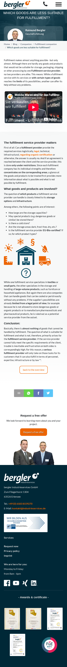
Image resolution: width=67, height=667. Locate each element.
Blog (15, 44)
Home (7, 44)
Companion (26, 44)
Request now (11, 546)
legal (36, 151)
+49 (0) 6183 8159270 (20, 503)
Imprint (8, 555)
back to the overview (33, 369)
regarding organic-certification (36, 154)
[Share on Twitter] (48, 393)
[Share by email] (19, 393)
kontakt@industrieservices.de (29, 508)
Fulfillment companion (46, 44)
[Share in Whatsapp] (29, 393)
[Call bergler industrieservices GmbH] (45, 4)
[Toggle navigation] (58, 5)
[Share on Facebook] (38, 393)
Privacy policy (12, 550)
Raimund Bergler (35, 30)
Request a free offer (33, 432)
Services (9, 537)
